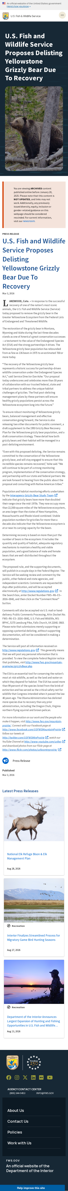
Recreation (18, 925)
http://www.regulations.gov (38, 591)
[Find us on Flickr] (42, 1077)
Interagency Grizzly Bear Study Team (32, 495)
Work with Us (19, 1142)
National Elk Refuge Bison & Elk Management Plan (27, 856)
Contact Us (17, 1121)
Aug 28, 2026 (13, 868)
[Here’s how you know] (34, 5)
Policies (14, 1132)
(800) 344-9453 (17, 1093)
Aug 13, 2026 (13, 1031)
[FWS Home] (6, 16)
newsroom (29, 221)
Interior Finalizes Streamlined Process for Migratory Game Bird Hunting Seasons (33, 937)
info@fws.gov (45, 1093)
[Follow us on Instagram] (18, 1077)
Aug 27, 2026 (13, 949)
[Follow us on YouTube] (51, 1077)
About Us (15, 1110)
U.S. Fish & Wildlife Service (26, 16)
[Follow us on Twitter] (26, 1077)
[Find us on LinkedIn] (34, 1077)
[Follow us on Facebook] (9, 1077)
